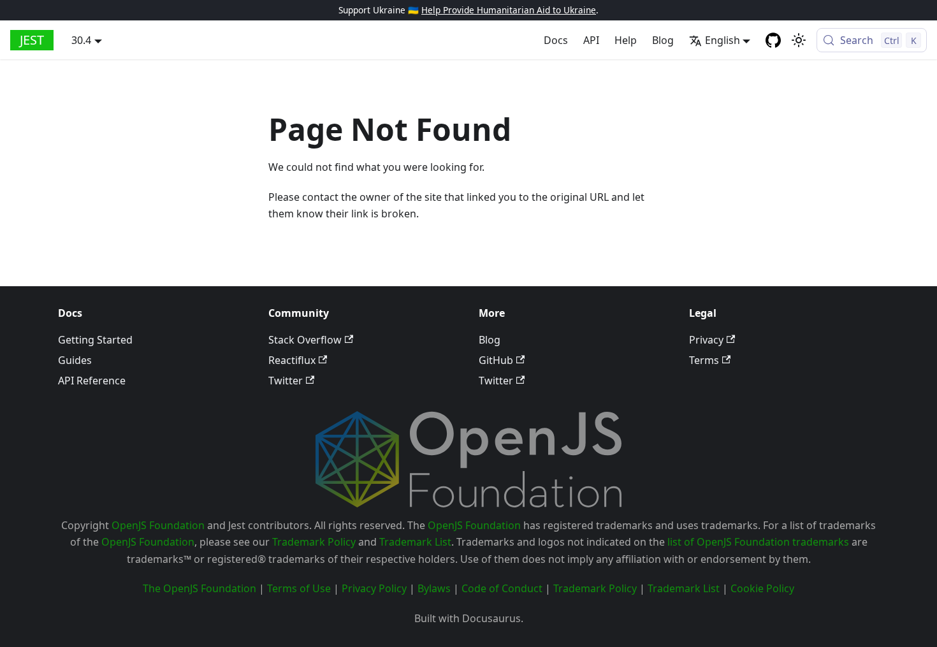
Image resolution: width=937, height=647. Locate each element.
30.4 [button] (81, 40)
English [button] (722, 40)
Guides (75, 360)
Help (625, 40)
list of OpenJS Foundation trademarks (758, 542)
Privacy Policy (374, 588)
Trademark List (415, 542)
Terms (704, 360)
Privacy (706, 340)
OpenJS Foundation (158, 525)
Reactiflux (292, 360)
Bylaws (434, 588)
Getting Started (95, 340)
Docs (556, 40)
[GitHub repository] (773, 40)
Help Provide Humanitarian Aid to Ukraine (508, 10)
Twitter (285, 381)
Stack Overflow (305, 340)
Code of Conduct (501, 588)
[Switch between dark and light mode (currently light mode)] (798, 40)
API (591, 40)
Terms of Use (299, 588)
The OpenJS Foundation (199, 588)
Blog (663, 40)
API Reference (92, 381)
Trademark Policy (314, 542)
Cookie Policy (762, 588)
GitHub (496, 360)
